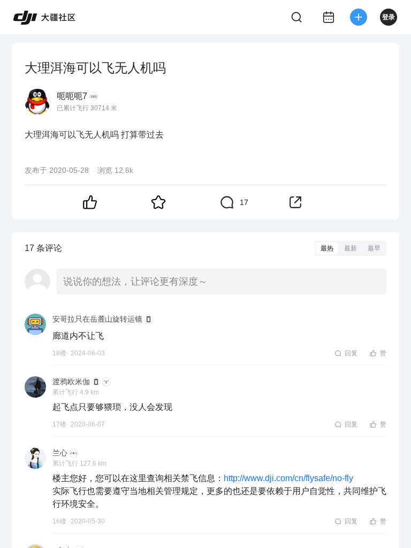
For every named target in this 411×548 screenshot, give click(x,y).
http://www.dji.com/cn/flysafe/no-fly (288, 478)
